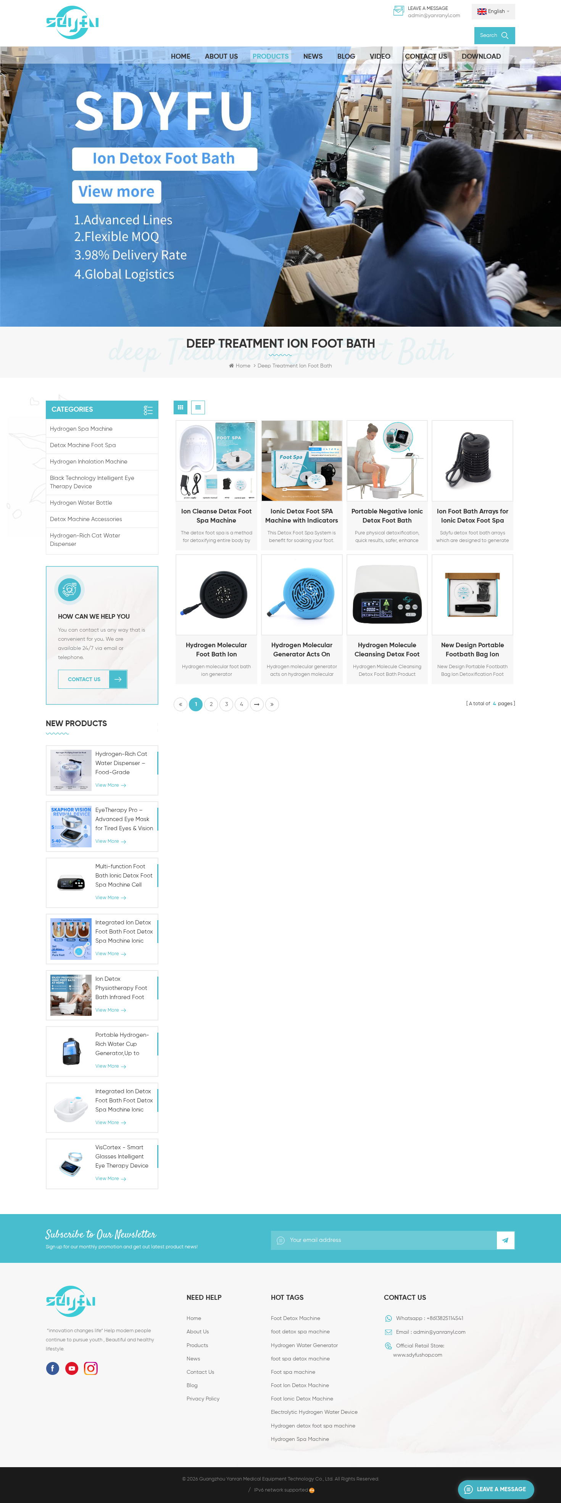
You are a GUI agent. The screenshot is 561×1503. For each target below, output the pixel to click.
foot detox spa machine (300, 1332)
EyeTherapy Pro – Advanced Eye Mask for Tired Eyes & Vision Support (124, 820)
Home (180, 56)
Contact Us (426, 56)
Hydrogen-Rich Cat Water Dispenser (85, 540)
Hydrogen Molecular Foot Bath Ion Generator (216, 650)
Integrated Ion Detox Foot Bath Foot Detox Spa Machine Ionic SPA (124, 933)
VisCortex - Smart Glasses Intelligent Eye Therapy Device (121, 1157)
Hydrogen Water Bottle (81, 503)
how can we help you (94, 617)
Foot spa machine (293, 1372)
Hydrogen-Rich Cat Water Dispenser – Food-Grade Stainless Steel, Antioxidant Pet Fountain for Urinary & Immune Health (124, 764)
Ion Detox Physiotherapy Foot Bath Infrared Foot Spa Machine (121, 989)
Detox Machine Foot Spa (83, 445)
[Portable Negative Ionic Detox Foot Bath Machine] (387, 461)
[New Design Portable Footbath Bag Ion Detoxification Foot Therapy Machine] (472, 595)
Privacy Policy (203, 1399)
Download (481, 56)
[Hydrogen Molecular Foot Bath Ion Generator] (216, 595)
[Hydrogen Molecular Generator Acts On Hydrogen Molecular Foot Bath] (302, 595)
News (313, 56)
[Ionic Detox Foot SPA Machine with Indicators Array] (302, 461)
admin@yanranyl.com (434, 15)
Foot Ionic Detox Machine (302, 1399)
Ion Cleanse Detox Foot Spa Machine (216, 516)
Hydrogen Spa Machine (81, 429)
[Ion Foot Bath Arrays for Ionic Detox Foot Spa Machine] (472, 461)
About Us (221, 56)
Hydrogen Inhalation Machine (88, 462)
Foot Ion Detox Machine (300, 1385)
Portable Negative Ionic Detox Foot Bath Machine (387, 517)
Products (271, 56)
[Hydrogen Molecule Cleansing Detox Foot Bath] (387, 595)
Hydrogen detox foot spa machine (313, 1426)
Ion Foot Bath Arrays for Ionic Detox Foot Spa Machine (472, 517)
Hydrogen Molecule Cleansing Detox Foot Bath (387, 650)
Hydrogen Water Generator (304, 1345)
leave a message (501, 1489)
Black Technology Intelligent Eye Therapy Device (92, 482)
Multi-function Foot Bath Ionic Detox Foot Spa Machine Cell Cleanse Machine (124, 877)
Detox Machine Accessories (86, 519)
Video (380, 56)
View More (206, 494)
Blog (346, 56)
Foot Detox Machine (295, 1318)
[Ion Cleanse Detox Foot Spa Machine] (216, 461)
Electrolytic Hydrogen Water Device (314, 1412)
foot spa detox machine (300, 1359)
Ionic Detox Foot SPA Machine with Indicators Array (301, 517)
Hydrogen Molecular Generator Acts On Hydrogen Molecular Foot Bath (301, 650)
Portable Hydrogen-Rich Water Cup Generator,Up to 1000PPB (122, 1045)
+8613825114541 (445, 1318)
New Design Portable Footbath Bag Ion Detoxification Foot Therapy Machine (472, 650)
